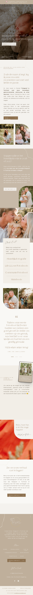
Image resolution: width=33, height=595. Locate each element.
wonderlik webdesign (20, 593)
